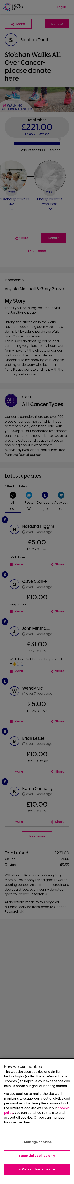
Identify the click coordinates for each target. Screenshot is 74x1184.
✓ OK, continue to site (37, 1169)
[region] (37, 1121)
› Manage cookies (37, 1142)
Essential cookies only (37, 1155)
